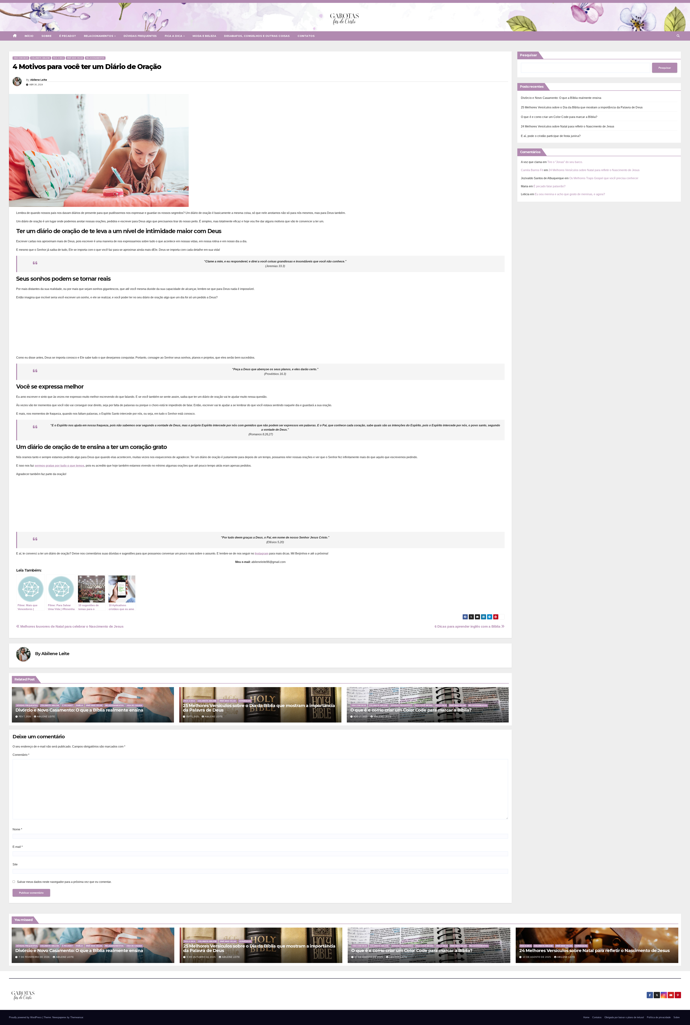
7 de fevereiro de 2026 (34, 957)
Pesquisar (528, 55)
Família (79, 705)
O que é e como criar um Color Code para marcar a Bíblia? (410, 710)
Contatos (306, 36)
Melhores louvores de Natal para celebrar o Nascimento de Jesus (71, 626)
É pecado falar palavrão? (549, 186)
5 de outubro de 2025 (201, 957)
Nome (17, 829)
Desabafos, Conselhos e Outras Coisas (257, 36)
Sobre (47, 36)
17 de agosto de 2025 (369, 957)
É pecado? (67, 36)
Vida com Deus (21, 58)
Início (29, 36)
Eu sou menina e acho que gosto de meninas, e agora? (570, 194)
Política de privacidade (659, 1017)
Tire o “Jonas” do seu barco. (565, 162)
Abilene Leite (38, 79)
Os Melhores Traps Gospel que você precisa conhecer (603, 178)
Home (586, 1017)
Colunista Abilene (40, 58)
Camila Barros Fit (532, 170)
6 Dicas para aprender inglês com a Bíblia (468, 626)
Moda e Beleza (204, 36)
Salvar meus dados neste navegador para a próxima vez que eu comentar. (64, 881)
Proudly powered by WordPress (25, 1017)
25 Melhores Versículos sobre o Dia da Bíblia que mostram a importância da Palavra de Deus (259, 708)
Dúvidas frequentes (140, 36)
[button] (678, 35)
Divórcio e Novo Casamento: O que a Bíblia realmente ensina (79, 710)
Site (15, 864)
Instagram (261, 553)
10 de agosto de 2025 (537, 957)
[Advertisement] (260, 328)
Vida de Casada (134, 705)
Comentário (21, 754)
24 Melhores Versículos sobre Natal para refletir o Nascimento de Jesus (567, 126)
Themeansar (76, 1017)
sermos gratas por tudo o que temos (59, 465)
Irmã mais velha (75, 58)
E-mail (18, 846)
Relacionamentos (99, 36)
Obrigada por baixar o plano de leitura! (624, 1017)
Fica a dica (174, 36)
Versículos (245, 701)
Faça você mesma (424, 705)
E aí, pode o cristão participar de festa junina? (551, 135)
